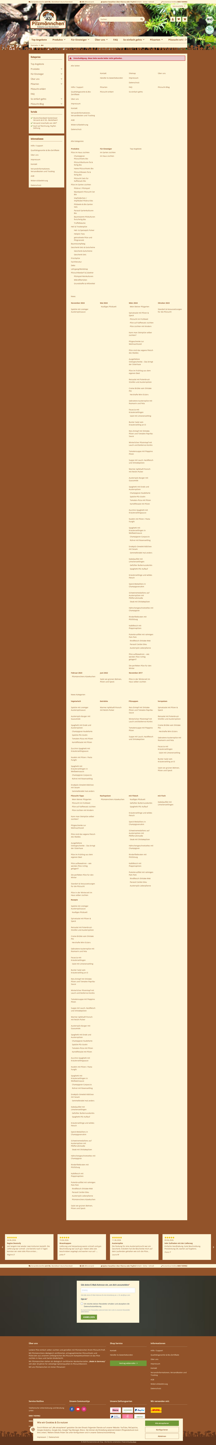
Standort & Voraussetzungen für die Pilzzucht (170, 310)
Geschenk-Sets (80, 254)
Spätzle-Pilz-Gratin (137, 496)
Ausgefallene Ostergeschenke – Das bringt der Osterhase (141, 362)
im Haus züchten (107, 156)
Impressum (41, 1437)
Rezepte (74, 900)
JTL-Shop (133, 1442)
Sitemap (132, 73)
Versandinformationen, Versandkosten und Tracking (83, 114)
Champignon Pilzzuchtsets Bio (81, 157)
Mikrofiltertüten (80, 280)
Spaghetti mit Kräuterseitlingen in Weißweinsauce (137, 530)
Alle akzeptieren (162, 1423)
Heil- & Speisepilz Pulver (84, 230)
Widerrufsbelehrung (79, 125)
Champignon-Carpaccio (140, 536)
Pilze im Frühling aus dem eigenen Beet (140, 371)
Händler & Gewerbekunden (111, 78)
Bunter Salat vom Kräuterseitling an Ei (137, 423)
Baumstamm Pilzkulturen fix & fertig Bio (84, 218)
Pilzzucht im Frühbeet (139, 319)
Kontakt (103, 73)
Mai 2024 (104, 303)
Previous (2, 1247)
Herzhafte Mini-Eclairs (139, 394)
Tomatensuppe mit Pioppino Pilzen (141, 452)
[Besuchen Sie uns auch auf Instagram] (83, 1409)
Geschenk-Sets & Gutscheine (83, 247)
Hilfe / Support (77, 87)
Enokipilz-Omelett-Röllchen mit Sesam (140, 547)
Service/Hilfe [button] (178, 6)
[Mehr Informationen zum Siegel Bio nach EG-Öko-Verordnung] (209, 19)
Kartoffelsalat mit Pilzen (140, 504)
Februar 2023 (76, 673)
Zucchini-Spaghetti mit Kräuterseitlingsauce (138, 511)
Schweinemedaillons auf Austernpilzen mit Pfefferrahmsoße (139, 595)
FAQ (115, 39)
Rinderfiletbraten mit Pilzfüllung (137, 618)
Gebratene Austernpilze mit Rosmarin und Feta (140, 402)
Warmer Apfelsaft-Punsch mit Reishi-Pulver (139, 470)
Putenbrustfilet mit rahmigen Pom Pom (141, 635)
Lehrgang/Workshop (79, 269)
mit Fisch (162, 796)
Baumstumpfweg (78, 244)
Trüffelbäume (80, 223)
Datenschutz (54, 1437)
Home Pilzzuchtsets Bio (83, 168)
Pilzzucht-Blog (164, 87)
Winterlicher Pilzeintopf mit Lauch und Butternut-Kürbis (140, 443)
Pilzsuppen (133, 701)
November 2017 (135, 673)
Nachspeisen (105, 796)
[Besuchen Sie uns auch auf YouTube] (77, 1409)
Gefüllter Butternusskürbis (141, 565)
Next (213, 1247)
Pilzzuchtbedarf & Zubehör (82, 272)
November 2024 (78, 303)
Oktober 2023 (164, 303)
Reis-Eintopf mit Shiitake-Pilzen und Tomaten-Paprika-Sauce (141, 433)
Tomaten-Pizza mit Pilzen (140, 500)
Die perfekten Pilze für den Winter (140, 666)
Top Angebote (136, 149)
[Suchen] (142, 19)
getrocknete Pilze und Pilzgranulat (83, 238)
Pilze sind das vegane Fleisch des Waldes (141, 351)
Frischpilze (75, 258)
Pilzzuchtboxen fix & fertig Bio (82, 173)
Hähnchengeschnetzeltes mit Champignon (141, 609)
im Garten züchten (108, 152)
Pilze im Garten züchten (81, 184)
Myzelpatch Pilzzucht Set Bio (84, 193)
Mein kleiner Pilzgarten (139, 306)
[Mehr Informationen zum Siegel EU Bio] (209, 39)
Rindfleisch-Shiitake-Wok (140, 640)
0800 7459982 (182, 2)
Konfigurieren (162, 1430)
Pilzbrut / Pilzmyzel (82, 188)
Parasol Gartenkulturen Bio (84, 211)
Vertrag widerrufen (127, 1363)
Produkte (35, 69)
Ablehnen (162, 1436)
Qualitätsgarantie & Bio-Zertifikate (81, 93)
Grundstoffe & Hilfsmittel (84, 283)
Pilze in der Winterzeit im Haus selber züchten (139, 680)
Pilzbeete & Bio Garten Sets (83, 205)
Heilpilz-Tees (79, 234)
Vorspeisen (162, 701)
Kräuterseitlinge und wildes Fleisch (140, 576)
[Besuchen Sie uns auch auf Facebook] (71, 1409)
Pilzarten (103, 87)
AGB (72, 120)
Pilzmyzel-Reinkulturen (83, 276)
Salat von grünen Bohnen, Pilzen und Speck (111, 680)
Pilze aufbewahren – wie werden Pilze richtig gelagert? (139, 657)
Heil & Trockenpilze (79, 226)
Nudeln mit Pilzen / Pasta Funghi (139, 520)
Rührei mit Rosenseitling (140, 540)
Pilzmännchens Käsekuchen (83, 676)
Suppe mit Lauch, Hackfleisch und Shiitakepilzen (141, 461)
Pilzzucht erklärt (177, 39)
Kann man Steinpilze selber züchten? (140, 333)
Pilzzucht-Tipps (77, 796)
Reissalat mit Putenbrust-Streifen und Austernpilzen (140, 380)
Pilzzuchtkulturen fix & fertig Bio (83, 163)
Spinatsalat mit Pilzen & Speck (139, 314)
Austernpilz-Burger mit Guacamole (138, 479)
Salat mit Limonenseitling (140, 416)
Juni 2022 (104, 673)
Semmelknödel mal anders (141, 553)
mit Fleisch (133, 796)
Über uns (162, 73)
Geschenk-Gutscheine (83, 251)
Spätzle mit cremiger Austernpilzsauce (79, 310)
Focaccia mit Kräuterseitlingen (136, 410)
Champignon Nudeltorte (140, 493)
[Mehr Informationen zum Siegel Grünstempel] (209, 29)
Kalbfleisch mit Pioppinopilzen (135, 626)
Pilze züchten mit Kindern (141, 326)
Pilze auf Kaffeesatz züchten (142, 322)
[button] (172, 19)
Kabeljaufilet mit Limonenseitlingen (136, 560)
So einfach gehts (136, 92)
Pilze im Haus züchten (80, 152)
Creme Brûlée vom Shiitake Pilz (140, 389)
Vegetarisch (76, 701)
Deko (73, 265)
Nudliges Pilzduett (108, 306)
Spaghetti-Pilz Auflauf (139, 569)
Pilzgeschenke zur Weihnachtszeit (136, 342)
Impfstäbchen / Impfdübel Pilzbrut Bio (83, 199)
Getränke (104, 701)
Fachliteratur (76, 262)
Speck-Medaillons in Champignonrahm (137, 585)
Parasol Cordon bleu (138, 644)
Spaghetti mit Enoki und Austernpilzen (139, 488)
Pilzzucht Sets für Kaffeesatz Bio (81, 179)
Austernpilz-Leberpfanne (140, 648)
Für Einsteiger (37, 74)
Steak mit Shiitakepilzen (140, 601)
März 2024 (133, 303)
